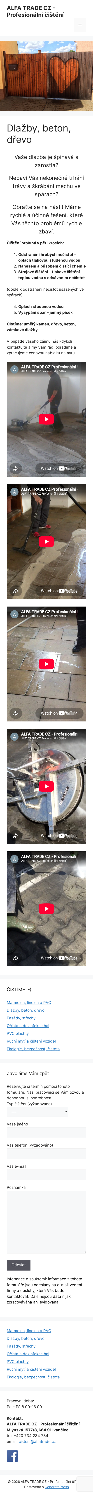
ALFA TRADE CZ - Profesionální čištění (35, 11)
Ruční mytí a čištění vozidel (31, 1041)
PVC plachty (18, 1033)
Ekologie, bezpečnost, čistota (33, 1049)
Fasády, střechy (21, 1018)
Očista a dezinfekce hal (28, 1025)
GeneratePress (57, 1487)
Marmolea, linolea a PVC (29, 1002)
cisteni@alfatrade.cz (37, 1441)
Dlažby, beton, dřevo (25, 1010)
